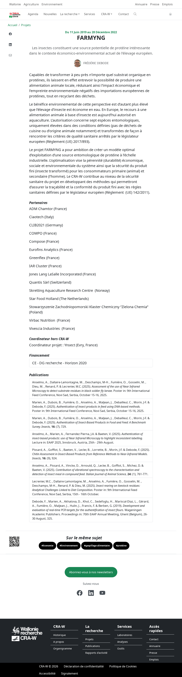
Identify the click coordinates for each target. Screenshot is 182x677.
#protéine (121, 545)
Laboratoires (124, 635)
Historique (59, 635)
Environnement (52, 4)
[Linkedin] (10, 45)
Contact (123, 14)
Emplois (167, 4)
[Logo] (27, 633)
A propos (58, 641)
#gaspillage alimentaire (97, 545)
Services (89, 14)
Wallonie (15, 4)
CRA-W (105, 14)
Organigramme (62, 648)
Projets (26, 25)
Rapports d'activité (96, 652)
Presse (154, 4)
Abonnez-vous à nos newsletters (91, 572)
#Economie (47, 545)
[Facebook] (10, 34)
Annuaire (141, 4)
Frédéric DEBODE (96, 63)
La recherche (68, 14)
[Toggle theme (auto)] (170, 14)
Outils (120, 648)
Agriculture (31, 4)
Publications (92, 646)
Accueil (12, 25)
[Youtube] (102, 593)
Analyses (122, 641)
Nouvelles (50, 14)
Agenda (33, 14)
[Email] (10, 55)
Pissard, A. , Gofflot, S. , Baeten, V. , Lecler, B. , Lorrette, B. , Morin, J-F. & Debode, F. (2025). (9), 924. (91, 454)
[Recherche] (140, 14)
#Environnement (69, 545)
